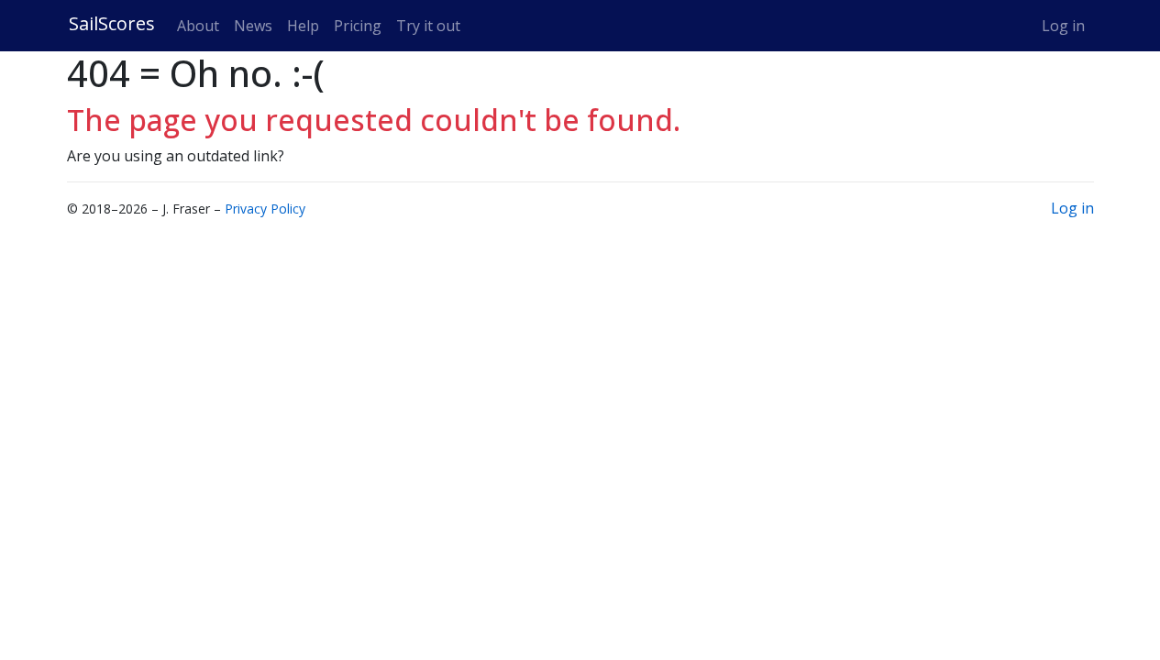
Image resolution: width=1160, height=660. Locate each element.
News (253, 26)
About (198, 26)
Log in (1063, 26)
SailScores (112, 23)
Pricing (357, 26)
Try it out (428, 26)
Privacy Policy (265, 208)
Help (303, 26)
